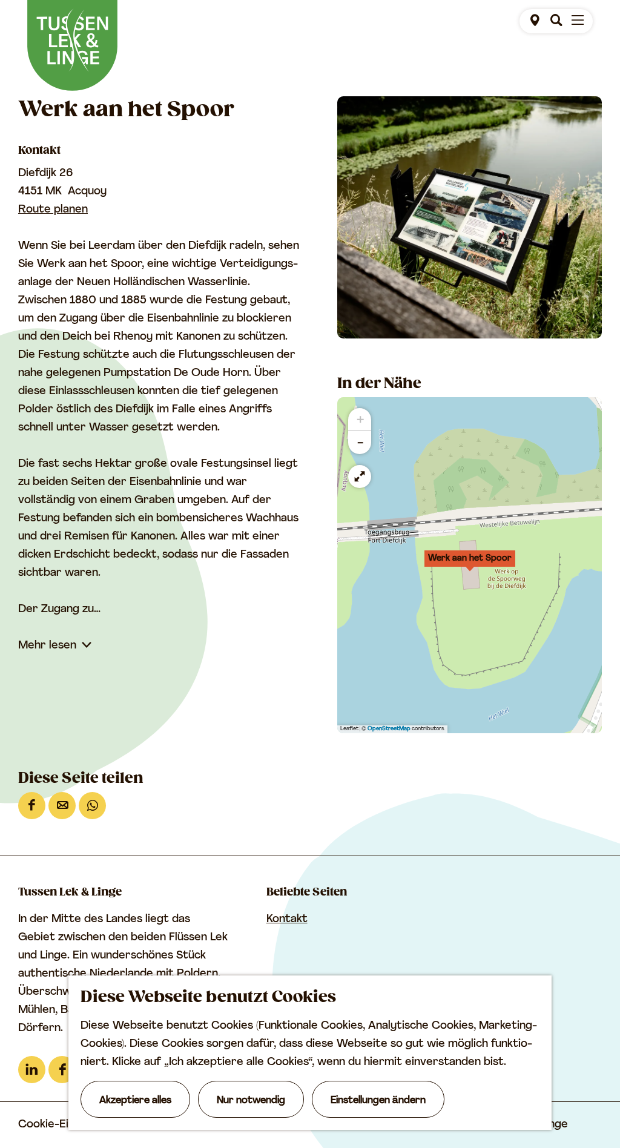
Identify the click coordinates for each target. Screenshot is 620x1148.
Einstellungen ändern (378, 1101)
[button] (470, 565)
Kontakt (287, 919)
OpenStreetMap (389, 728)
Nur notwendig (251, 1101)
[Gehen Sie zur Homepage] (72, 45)
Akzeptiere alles (135, 1101)
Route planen (53, 210)
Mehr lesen (47, 646)
